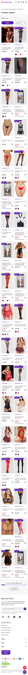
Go (25, 609)
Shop (2, 642)
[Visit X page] (8, 616)
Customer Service (6, 622)
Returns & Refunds (5, 632)
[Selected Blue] (5, 393)
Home (2, 9)
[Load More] (23, 54)
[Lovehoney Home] (6, 2)
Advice (3, 639)
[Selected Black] (16, 54)
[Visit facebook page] (3, 616)
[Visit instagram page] (14, 616)
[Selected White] (18, 54)
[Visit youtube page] (19, 616)
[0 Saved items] (21, 2)
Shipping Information (6, 627)
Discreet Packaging (5, 630)
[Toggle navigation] (26, 2)
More (2, 646)
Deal (16, 90)
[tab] (14, 628)
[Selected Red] (20, 54)
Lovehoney (14, 5)
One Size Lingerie (12, 9)
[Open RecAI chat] (25, 667)
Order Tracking (4, 634)
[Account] (18, 2)
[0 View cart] (23, 2)
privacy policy (14, 612)
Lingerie (6, 9)
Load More (14, 589)
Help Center (4, 625)
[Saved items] (12, 51)
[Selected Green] (7, 334)
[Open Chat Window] (25, 672)
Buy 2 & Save (18, 28)
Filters (7, 23)
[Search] (16, 2)
